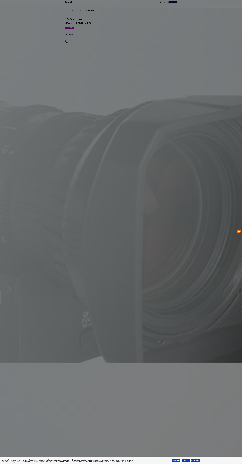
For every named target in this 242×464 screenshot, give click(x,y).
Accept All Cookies (195, 460)
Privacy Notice (114, 461)
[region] (121, 460)
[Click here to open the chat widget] (239, 231)
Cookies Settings (176, 460)
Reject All (186, 460)
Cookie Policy (106, 461)
